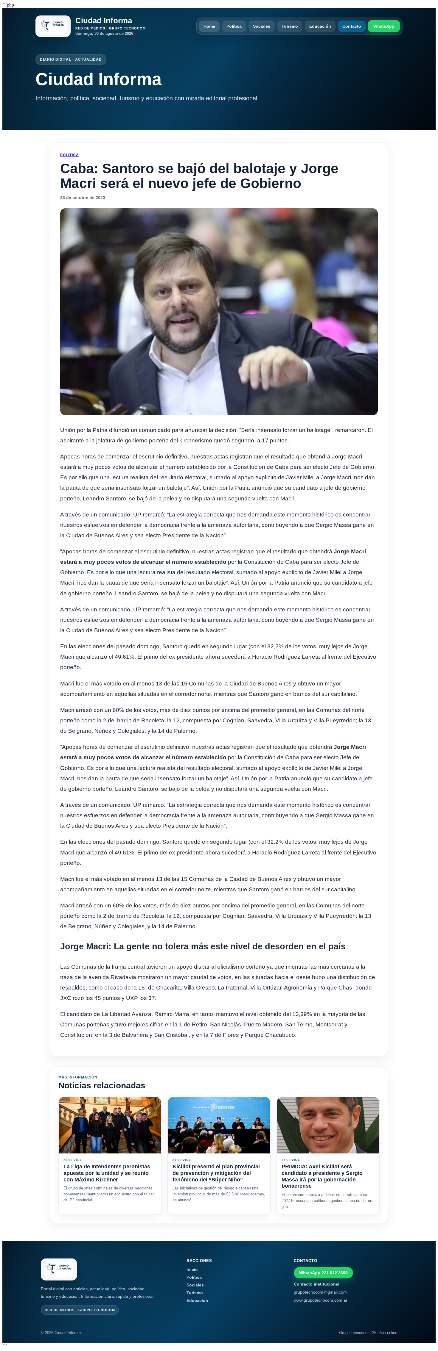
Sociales (261, 26)
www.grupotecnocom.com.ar (320, 1300)
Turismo (290, 26)
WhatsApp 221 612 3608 (323, 1272)
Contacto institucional (316, 1284)
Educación (320, 26)
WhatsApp (383, 26)
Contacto (351, 26)
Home (209, 26)
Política (234, 26)
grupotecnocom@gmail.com (320, 1292)
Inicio (192, 1269)
